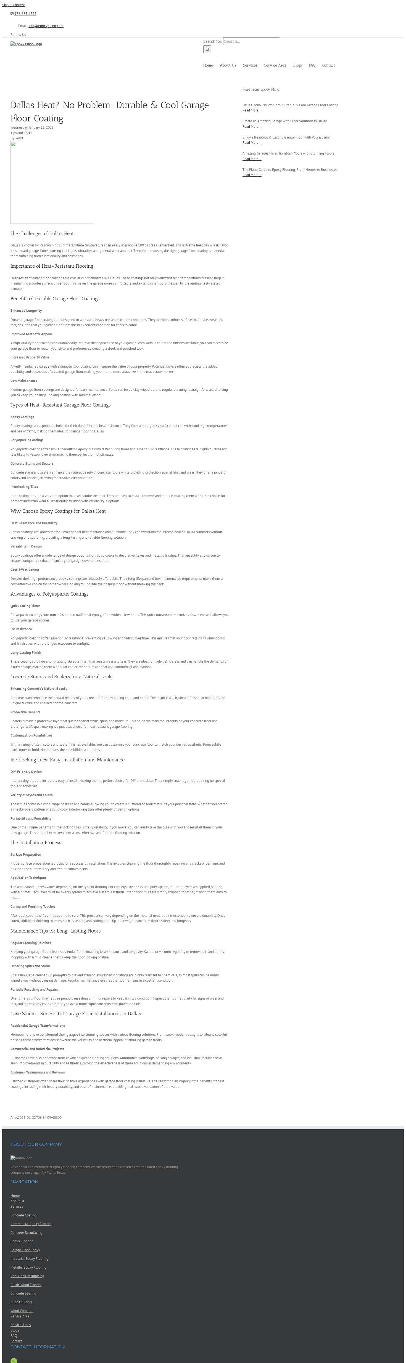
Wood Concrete (21, 1310)
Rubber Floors (21, 1302)
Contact (16, 1341)
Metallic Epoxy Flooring (28, 1267)
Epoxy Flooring (21, 1241)
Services (16, 1206)
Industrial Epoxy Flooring (29, 1258)
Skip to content (13, 4)
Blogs (14, 1330)
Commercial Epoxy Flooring (31, 1223)
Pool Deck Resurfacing (27, 1276)
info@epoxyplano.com (46, 25)
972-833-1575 (25, 13)
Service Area (19, 1316)
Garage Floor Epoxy (25, 1250)
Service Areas (20, 1324)
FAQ (13, 1335)
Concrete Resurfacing (26, 1232)
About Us (17, 1201)
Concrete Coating (23, 1215)
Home (15, 1195)
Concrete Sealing (23, 1293)
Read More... (252, 110)
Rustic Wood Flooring (26, 1284)
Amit (14, 1117)
